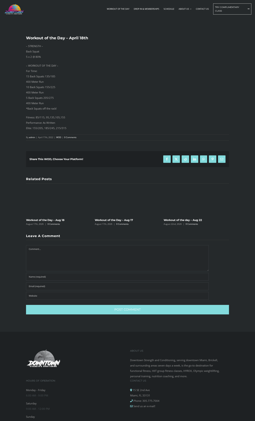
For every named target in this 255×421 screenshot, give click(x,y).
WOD (58, 137)
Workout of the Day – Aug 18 (45, 220)
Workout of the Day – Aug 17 (114, 220)
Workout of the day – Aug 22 (183, 220)
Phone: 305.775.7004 (146, 400)
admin (32, 137)
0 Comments (70, 137)
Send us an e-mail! (144, 406)
